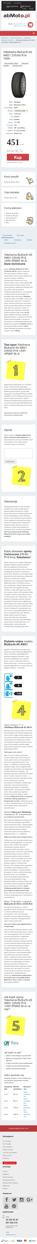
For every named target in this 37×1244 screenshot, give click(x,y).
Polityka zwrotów (8, 1150)
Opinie (6, 240)
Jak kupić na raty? (10, 243)
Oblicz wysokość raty (26, 1094)
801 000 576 (11, 1223)
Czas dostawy (17, 3)
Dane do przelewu (8, 1177)
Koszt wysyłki (7, 3)
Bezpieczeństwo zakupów (10, 1183)
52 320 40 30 (12, 1220)
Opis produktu (7, 235)
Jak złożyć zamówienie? (10, 1152)
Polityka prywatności (9, 1180)
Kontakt (31, 8)
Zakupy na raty (7, 1155)
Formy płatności (7, 1147)
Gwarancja (9, 125)
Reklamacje (6, 1186)
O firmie (24, 8)
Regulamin (6, 1174)
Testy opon (20, 235)
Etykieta (10, 122)
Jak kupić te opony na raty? (14, 162)
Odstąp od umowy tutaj (9, 1163)
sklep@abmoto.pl (11, 1235)
